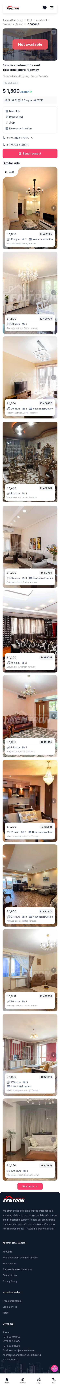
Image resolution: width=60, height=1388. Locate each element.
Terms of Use (10, 1275)
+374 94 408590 (18, 145)
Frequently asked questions (17, 1269)
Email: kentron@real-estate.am (18, 1350)
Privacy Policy (10, 1281)
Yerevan (7, 24)
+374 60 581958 (11, 1345)
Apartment (41, 20)
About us (7, 1251)
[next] (53, 208)
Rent (29, 20)
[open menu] (52, 7)
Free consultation (12, 1300)
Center (19, 24)
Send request (32, 153)
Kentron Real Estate (13, 20)
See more (28, 1186)
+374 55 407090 (18, 137)
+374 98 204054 (11, 1341)
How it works (9, 1263)
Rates (5, 1312)
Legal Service (10, 1306)
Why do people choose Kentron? (20, 1257)
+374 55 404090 (11, 1336)
